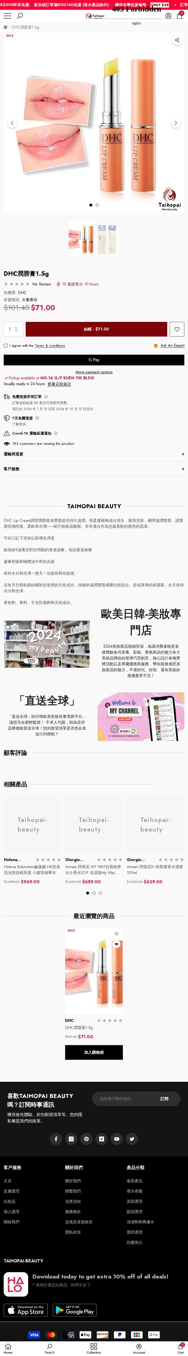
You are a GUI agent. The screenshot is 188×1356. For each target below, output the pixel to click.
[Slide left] (12, 123)
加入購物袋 (94, 1052)
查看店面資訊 (59, 384)
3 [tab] (100, 893)
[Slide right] (176, 123)
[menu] (7, 16)
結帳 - (96, 329)
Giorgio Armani (72, 862)
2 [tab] (97, 205)
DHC (22, 292)
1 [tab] (90, 205)
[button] (20, 16)
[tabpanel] (94, 123)
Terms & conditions (50, 345)
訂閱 (164, 1099)
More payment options (94, 372)
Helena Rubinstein (13, 862)
